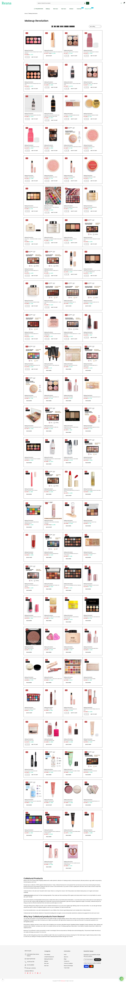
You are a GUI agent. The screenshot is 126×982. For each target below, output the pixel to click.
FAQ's (65, 954)
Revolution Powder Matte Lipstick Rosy (91, 585)
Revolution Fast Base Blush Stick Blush (91, 51)
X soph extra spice (67, 678)
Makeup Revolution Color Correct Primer (72, 770)
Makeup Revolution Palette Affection (51, 427)
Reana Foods (89, 8)
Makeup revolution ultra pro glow (31, 207)
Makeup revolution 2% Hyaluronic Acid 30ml (52, 770)
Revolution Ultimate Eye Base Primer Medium (72, 831)
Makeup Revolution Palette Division (90, 770)
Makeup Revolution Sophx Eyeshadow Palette (33, 427)
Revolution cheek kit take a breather (90, 83)
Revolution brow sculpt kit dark (50, 83)
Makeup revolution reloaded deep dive (51, 553)
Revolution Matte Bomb (68, 740)
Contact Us (66, 961)
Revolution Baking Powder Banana (90, 207)
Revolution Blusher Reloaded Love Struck (91, 427)
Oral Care (80, 8)
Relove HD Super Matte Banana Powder (91, 115)
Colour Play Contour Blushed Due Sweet (71, 115)
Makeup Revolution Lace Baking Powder (32, 302)
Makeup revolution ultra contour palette (92, 616)
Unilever (71, 8)
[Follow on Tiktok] (40, 973)
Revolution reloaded (87, 458)
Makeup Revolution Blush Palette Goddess (32, 458)
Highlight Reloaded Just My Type (31, 396)
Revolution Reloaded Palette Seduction (51, 585)
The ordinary (47, 954)
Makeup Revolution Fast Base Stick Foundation (53, 51)
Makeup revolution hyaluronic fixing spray (33, 115)
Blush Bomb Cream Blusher (49, 740)
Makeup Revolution (29, 50)
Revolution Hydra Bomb (68, 396)
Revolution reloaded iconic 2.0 (50, 490)
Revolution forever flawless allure (70, 207)
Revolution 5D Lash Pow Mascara (31, 770)
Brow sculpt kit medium (48, 146)
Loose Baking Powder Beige (69, 648)
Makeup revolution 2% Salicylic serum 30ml (33, 801)
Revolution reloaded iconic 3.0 (70, 302)
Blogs (65, 959)
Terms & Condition (68, 963)
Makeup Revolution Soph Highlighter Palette (92, 396)
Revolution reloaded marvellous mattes (32, 365)
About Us (66, 956)
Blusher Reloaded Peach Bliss (89, 146)
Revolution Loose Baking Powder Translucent (53, 238)
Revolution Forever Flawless (30, 708)
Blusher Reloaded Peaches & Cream (50, 176)
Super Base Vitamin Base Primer (30, 678)
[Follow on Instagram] (30, 973)
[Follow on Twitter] (27, 973)
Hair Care (63, 8)
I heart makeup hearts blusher (50, 648)
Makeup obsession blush (29, 648)
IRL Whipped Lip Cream (48, 708)
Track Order (66, 968)
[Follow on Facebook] (25, 973)
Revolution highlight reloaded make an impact (73, 146)
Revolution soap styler (29, 740)
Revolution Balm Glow (68, 801)
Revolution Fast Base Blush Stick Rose (32, 146)
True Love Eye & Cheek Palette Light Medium (52, 616)
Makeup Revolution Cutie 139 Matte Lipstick (33, 616)
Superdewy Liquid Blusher (49, 801)
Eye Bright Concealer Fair (29, 176)
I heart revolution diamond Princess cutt (92, 801)
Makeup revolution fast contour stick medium (73, 270)
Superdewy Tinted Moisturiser (89, 740)
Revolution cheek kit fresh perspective (51, 396)
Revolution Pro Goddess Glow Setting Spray (92, 490)
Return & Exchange (68, 965)
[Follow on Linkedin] (32, 973)
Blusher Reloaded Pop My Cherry (90, 176)
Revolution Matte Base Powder (89, 678)
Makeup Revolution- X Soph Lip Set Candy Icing (53, 678)
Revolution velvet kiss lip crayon (31, 490)
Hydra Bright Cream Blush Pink (89, 831)
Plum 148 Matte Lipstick (88, 333)
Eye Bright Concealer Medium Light (70, 708)
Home (26, 13)
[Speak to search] (84, 3)
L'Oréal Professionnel (49, 956)
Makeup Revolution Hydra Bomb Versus (91, 648)
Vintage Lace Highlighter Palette (90, 553)
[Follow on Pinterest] (35, 973)
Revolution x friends (48, 863)
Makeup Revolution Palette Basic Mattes (91, 302)
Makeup (48, 8)
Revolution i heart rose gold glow (70, 365)
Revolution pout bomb (29, 553)
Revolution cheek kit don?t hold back (71, 51)
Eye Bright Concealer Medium (69, 176)
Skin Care (55, 8)
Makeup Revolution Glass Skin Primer (71, 458)
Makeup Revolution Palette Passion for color (33, 831)
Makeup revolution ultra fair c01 (70, 238)
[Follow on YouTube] (37, 973)
